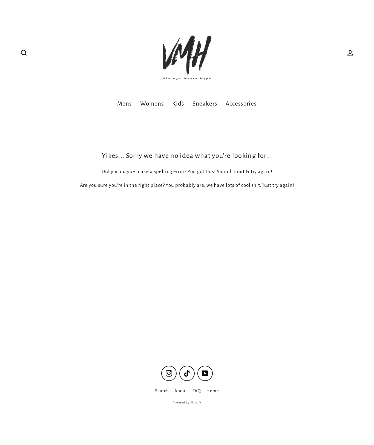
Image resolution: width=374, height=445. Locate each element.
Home (212, 390)
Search (162, 390)
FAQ (196, 390)
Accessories (241, 103)
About (180, 390)
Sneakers (204, 103)
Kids (178, 103)
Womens (152, 103)
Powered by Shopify (187, 402)
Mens (124, 103)
